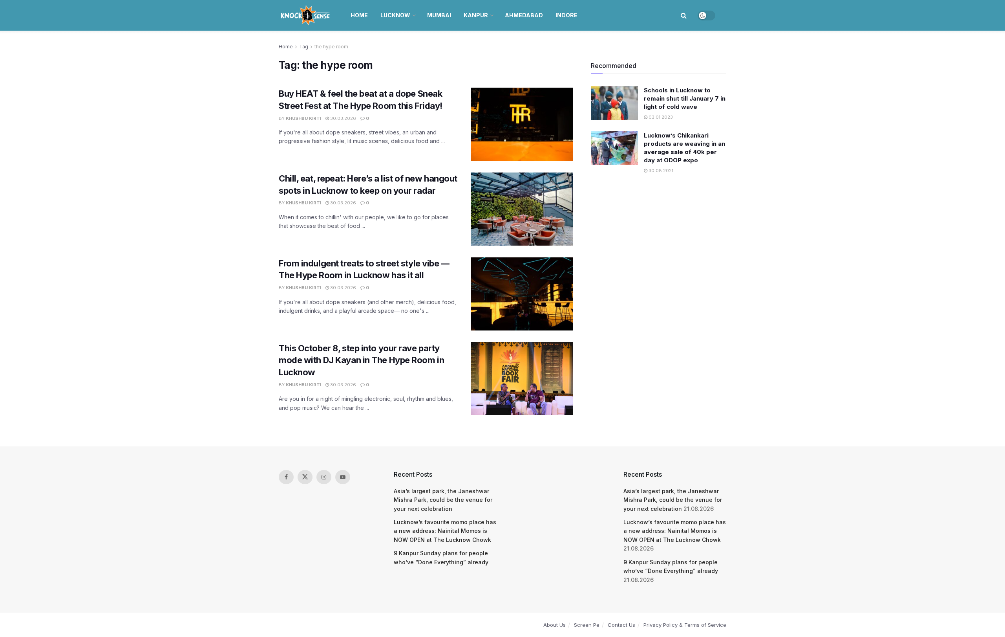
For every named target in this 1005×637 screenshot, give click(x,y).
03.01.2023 (660, 117)
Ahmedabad (524, 15)
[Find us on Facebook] (286, 477)
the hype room (331, 47)
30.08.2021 (660, 170)
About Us (554, 625)
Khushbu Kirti (303, 118)
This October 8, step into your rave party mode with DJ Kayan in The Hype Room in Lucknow (361, 360)
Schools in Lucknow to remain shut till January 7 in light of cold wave (684, 98)
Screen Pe (586, 625)
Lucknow (395, 15)
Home (359, 15)
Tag (303, 47)
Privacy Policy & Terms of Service (684, 625)
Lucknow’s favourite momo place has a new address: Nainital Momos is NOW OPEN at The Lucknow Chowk (445, 531)
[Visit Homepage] (306, 15)
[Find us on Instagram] (323, 477)
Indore (566, 15)
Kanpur (476, 15)
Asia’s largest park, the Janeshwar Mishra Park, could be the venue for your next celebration (443, 500)
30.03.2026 (342, 118)
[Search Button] (684, 15)
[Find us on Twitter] (305, 477)
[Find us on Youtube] (342, 477)
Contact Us (621, 625)
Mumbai (439, 15)
